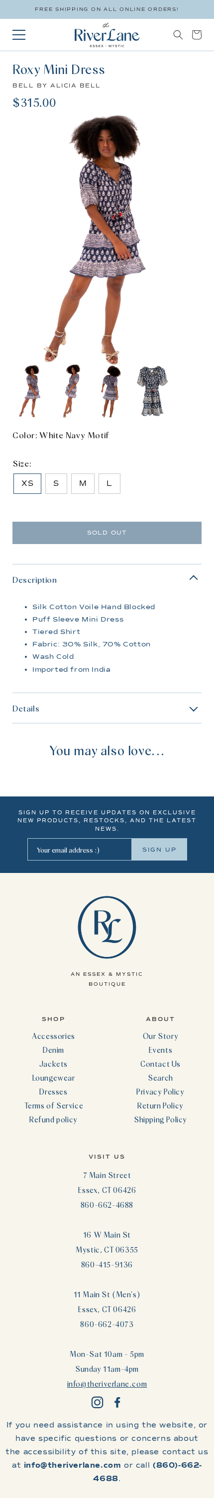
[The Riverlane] (107, 34)
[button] (178, 35)
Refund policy (53, 1119)
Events (161, 1050)
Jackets (53, 1064)
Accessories (53, 1036)
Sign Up (159, 849)
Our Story (160, 1036)
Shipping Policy (160, 1119)
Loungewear (53, 1078)
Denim (53, 1050)
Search (160, 1078)
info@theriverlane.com (107, 1384)
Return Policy (160, 1105)
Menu (18, 34)
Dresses (53, 1092)
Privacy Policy (160, 1092)
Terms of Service (54, 1105)
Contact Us (160, 1064)
